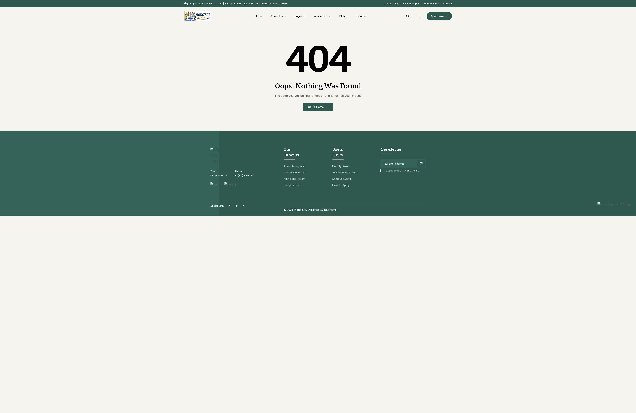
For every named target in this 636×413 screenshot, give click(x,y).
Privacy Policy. (411, 170)
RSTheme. (330, 209)
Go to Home (316, 107)
